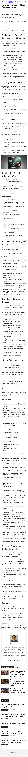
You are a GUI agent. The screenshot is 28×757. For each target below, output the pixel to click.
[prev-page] (2, 696)
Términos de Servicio (14, 752)
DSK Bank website (16, 199)
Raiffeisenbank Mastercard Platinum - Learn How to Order (7, 627)
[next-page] (5, 696)
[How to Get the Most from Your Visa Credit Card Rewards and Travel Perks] (5, 690)
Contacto (10, 751)
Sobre (5, 751)
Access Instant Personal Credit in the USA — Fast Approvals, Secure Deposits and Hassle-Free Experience (13, 706)
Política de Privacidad (18, 751)
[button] (26, 2)
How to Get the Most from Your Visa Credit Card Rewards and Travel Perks (17, 690)
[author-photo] (14, 641)
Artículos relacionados (7, 667)
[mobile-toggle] (2, 2)
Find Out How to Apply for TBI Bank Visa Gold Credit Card (21, 627)
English (3, 674)
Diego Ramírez (14, 644)
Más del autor (18, 667)
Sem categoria (4, 709)
